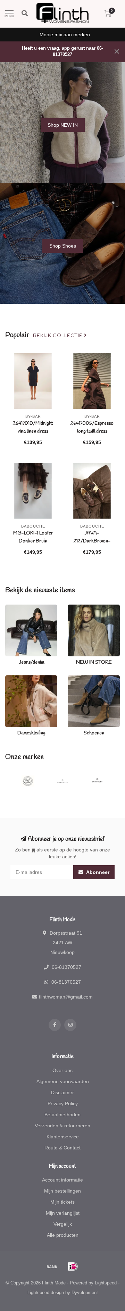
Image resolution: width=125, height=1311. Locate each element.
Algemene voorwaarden (62, 1081)
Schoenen (79, 679)
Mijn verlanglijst (63, 1213)
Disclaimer (62, 1092)
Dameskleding (20, 679)
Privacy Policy (63, 1103)
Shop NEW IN (63, 125)
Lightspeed (106, 1283)
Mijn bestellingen (62, 1191)
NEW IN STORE (85, 608)
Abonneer (97, 872)
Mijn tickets (62, 1202)
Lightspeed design (45, 1292)
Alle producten (62, 1235)
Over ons (62, 1070)
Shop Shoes (62, 246)
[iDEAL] (73, 1266)
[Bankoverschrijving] (52, 1266)
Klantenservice (63, 1136)
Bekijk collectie (58, 335)
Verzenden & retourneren (62, 1125)
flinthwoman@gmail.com (66, 997)
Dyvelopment (85, 1292)
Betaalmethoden (62, 1114)
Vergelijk (62, 1224)
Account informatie (62, 1180)
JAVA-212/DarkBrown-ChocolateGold (92, 541)
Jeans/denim (19, 608)
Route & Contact (62, 1147)
